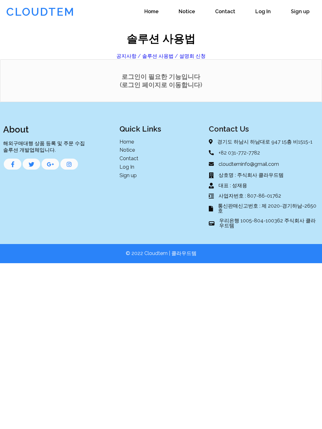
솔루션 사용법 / (160, 56)
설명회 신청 (192, 56)
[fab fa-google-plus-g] (50, 164)
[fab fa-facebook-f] (12, 164)
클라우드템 (184, 253)
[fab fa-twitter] (31, 164)
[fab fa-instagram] (69, 164)
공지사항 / (128, 56)
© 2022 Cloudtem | (148, 253)
